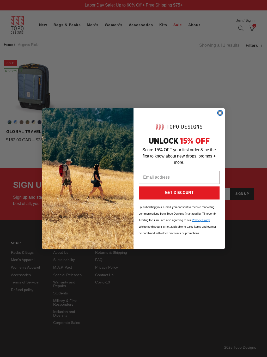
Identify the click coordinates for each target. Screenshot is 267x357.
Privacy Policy (201, 220)
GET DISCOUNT (179, 193)
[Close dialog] (220, 113)
